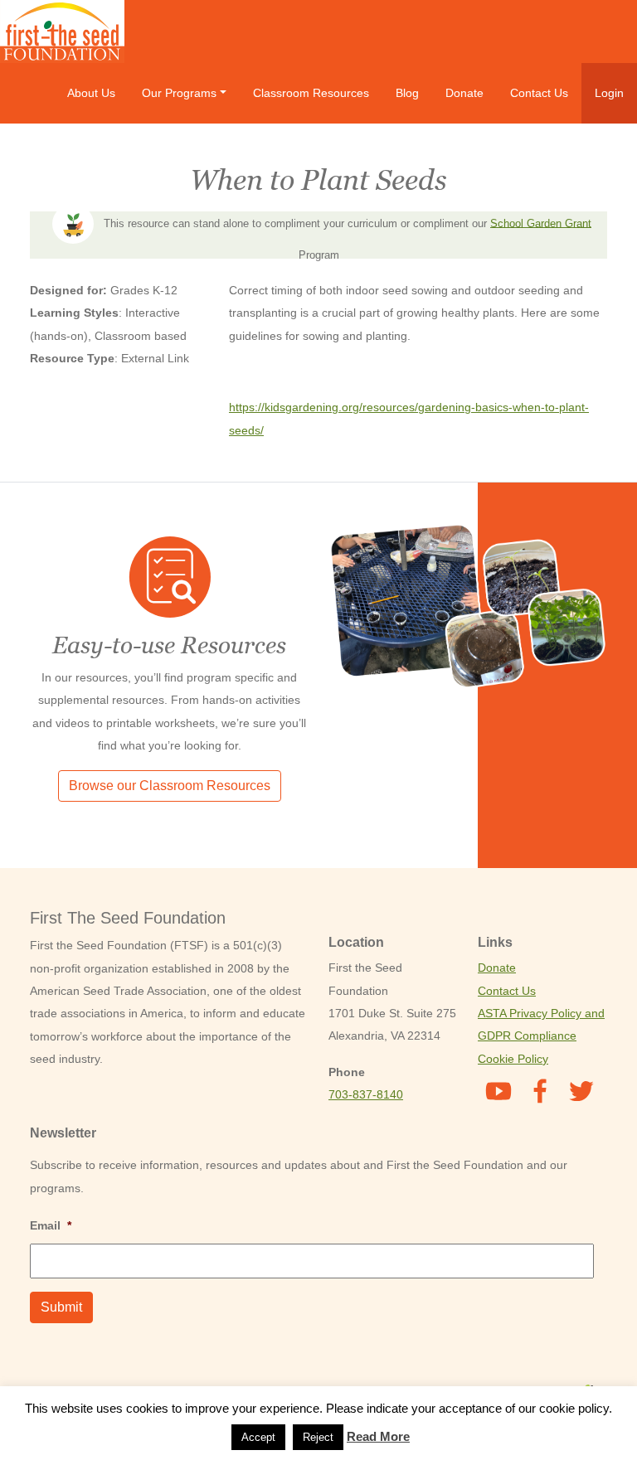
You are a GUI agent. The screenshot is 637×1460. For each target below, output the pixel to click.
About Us (91, 92)
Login (609, 92)
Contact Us (539, 92)
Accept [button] (258, 1437)
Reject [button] (318, 1437)
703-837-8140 (365, 1094)
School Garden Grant (540, 223)
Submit (61, 1307)
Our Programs (179, 92)
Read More (378, 1436)
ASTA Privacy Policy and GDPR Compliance (541, 1024)
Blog (407, 92)
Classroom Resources (311, 92)
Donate (464, 92)
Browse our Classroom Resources (169, 786)
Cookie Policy (513, 1058)
